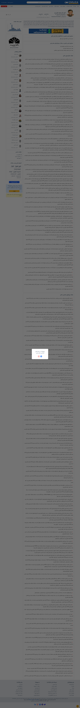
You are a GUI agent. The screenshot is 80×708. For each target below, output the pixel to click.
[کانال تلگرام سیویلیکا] (41, 356)
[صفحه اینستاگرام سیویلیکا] (39, 356)
